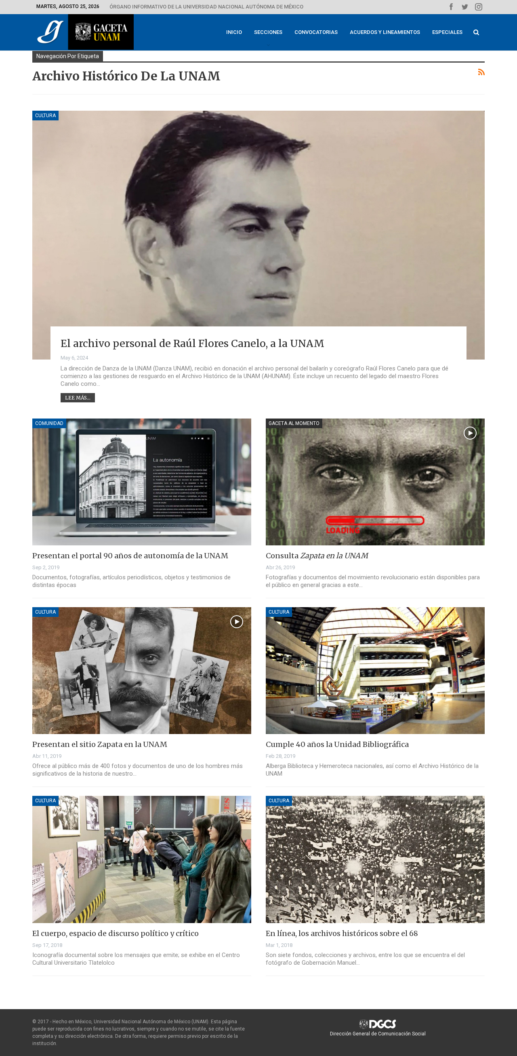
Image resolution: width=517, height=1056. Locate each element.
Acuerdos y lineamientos (385, 32)
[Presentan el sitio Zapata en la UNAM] (141, 670)
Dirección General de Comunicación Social (378, 1034)
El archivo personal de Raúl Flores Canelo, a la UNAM (192, 343)
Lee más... (77, 398)
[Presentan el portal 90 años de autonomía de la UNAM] (141, 482)
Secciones (268, 32)
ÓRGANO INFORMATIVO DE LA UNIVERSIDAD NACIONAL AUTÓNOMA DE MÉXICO (206, 7)
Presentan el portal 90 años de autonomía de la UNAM (130, 555)
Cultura (45, 115)
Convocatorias (316, 32)
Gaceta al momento (294, 423)
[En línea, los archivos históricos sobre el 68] (375, 859)
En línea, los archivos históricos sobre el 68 (342, 933)
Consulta (317, 555)
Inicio (234, 32)
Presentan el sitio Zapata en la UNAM (99, 744)
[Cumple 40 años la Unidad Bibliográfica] (375, 670)
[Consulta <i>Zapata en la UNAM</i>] (375, 482)
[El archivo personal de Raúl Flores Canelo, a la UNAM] (258, 235)
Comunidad (49, 423)
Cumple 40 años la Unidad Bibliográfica (337, 744)
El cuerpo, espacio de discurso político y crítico (115, 933)
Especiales (447, 32)
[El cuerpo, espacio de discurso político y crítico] (141, 859)
